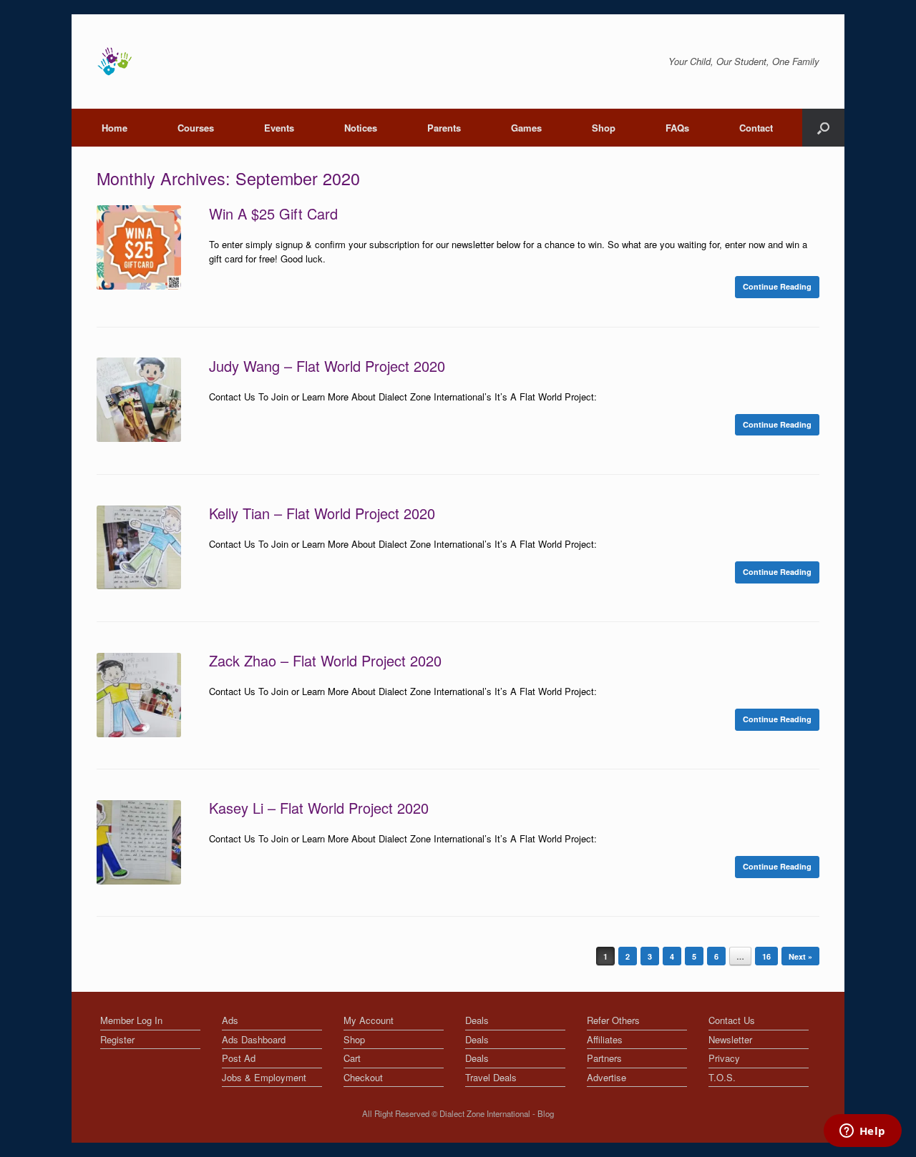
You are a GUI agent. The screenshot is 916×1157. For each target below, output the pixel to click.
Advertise (606, 1077)
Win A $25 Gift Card (273, 213)
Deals (477, 1020)
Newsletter (730, 1039)
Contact (756, 127)
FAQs (677, 127)
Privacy (724, 1058)
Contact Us (731, 1020)
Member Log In (131, 1020)
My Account (369, 1020)
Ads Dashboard (254, 1039)
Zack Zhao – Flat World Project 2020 (325, 660)
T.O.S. (722, 1077)
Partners (604, 1058)
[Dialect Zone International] (114, 61)
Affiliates (605, 1039)
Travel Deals (491, 1077)
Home (114, 127)
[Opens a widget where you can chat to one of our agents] (862, 1132)
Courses (195, 127)
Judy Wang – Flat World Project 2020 (327, 365)
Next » (800, 956)
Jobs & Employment (264, 1077)
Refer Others (613, 1020)
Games (526, 127)
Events (279, 127)
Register (117, 1039)
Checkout (363, 1077)
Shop (603, 127)
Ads (230, 1020)
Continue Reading (777, 286)
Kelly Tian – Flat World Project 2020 (322, 513)
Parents (444, 127)
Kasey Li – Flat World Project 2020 (319, 807)
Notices (360, 127)
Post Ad (238, 1058)
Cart (352, 1058)
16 (766, 956)
